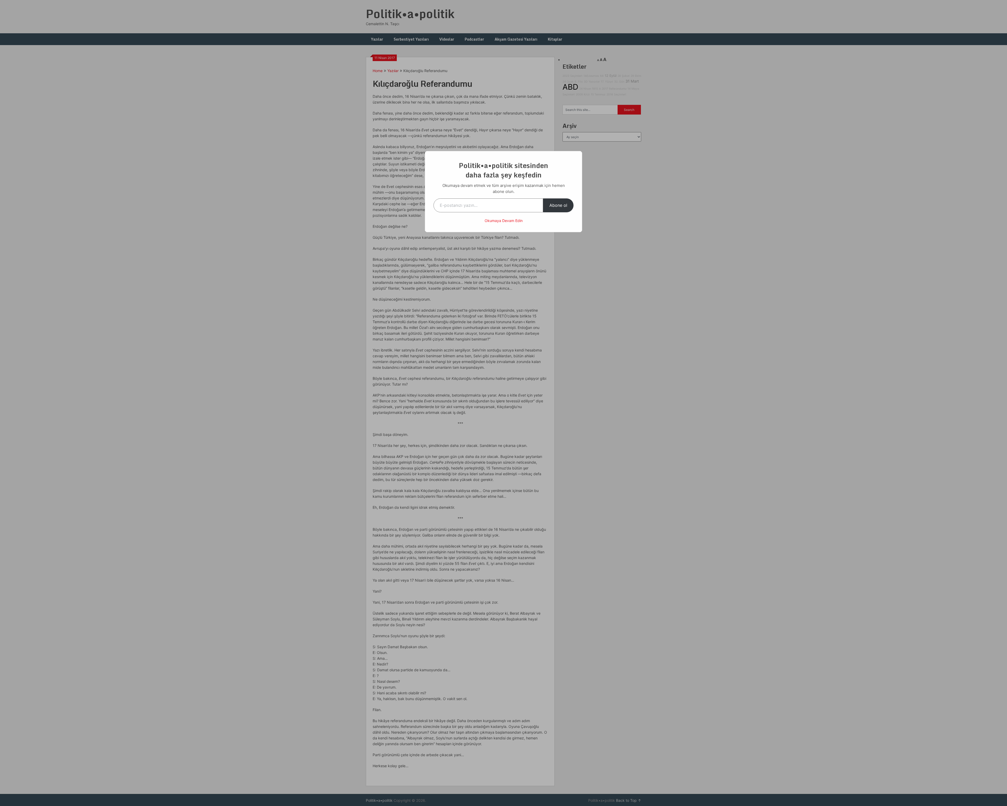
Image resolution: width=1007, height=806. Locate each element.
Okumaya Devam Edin (504, 220)
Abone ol (558, 205)
